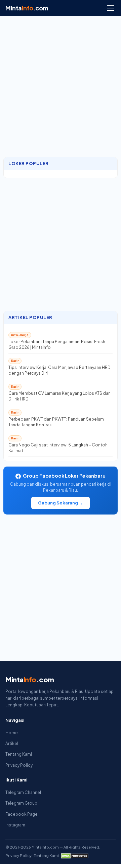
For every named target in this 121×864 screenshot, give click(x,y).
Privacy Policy (19, 765)
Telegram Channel (23, 792)
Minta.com (26, 8)
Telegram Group (21, 803)
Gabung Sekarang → (60, 502)
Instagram (15, 824)
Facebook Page (21, 814)
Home (11, 732)
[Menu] (111, 8)
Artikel (11, 743)
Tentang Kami (18, 754)
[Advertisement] (60, 90)
